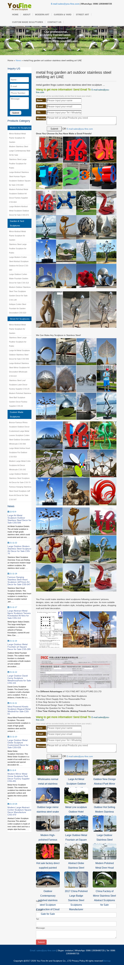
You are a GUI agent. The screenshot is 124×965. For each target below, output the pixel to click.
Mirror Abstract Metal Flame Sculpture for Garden (17, 138)
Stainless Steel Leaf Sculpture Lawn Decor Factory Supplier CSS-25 (19, 384)
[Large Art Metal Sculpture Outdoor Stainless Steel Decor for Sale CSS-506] (76, 767)
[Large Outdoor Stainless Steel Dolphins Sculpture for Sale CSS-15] (105, 823)
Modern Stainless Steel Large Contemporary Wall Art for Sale (19, 150)
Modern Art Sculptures (20, 128)
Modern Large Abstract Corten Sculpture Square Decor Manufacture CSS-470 (19, 811)
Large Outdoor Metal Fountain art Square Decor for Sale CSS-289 (19, 646)
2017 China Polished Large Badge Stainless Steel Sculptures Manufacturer (76, 900)
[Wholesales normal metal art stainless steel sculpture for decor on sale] (48, 767)
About (27, 14)
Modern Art (42, 14)
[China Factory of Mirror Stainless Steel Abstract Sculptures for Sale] (105, 879)
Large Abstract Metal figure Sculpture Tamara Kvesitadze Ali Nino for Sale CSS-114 (19, 614)
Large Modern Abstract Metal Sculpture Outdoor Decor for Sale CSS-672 (19, 210)
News (18, 60)
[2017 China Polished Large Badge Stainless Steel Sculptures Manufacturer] (76, 879)
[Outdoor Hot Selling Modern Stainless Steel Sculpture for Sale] (105, 795)
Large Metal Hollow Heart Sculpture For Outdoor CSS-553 (19, 452)
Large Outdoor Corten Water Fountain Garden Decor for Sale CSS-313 (19, 278)
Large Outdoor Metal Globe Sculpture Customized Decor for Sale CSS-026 (18, 744)
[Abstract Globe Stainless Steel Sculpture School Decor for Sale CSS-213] (76, 851)
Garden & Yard (62, 14)
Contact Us (54, 22)
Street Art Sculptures (19, 319)
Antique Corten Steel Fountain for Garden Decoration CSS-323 (17, 308)
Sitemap (107, 961)
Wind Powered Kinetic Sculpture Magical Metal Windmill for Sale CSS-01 (19, 710)
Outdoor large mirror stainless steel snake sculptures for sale (48, 812)
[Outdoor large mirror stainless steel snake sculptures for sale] (48, 795)
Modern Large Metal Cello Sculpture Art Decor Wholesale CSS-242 (20, 465)
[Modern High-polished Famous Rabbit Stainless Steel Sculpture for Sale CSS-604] (48, 823)
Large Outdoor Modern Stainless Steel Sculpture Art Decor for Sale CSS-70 (20, 478)
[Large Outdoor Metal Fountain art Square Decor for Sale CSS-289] (76, 823)
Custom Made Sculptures (27, 22)
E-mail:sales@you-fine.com (65, 4)
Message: (40, 928)
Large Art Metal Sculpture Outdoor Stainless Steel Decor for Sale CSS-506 (19, 354)
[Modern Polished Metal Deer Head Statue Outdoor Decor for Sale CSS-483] (105, 851)
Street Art (82, 14)
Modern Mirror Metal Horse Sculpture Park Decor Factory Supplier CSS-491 (19, 777)
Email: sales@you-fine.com (43, 950)
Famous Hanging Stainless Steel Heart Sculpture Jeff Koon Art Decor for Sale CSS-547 (19, 581)
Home (15, 14)
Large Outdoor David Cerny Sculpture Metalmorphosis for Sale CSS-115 (19, 679)
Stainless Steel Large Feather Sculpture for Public (18, 163)
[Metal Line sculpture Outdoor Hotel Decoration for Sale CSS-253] (76, 795)
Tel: (37, 919)
